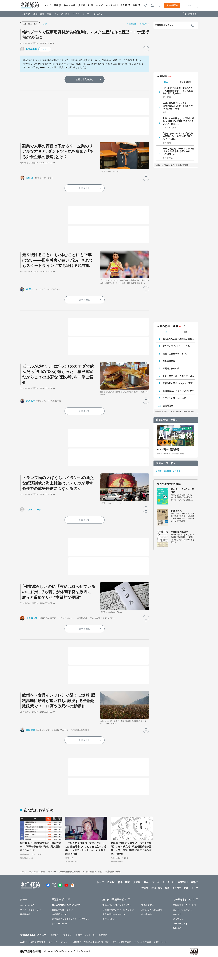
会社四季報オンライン (62, 910)
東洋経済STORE (59, 914)
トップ (47, 5)
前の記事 (132, 24)
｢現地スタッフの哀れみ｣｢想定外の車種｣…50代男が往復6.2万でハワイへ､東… (178, 136)
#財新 (44, 24)
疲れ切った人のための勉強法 (182, 490)
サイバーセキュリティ (30, 910)
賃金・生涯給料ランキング (175, 353)
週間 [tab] (185, 332)
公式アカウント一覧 (85, 935)
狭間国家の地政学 (179, 532)
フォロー (44, 49)
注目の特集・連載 (165, 420)
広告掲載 (103, 935)
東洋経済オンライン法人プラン (117, 905)
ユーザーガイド (180, 923)
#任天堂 (177, 471)
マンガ (99, 5)
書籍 (135, 5)
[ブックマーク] (146, 49)
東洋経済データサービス (113, 914)
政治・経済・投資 (42, 14)
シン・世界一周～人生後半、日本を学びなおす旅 (179, 376)
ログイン (190, 5)
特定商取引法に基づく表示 (96, 942)
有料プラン (178, 914)
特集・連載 (69, 5)
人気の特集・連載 (167, 326)
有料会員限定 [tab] (185, 82)
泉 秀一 (29, 289)
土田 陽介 (30, 730)
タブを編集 (191, 14)
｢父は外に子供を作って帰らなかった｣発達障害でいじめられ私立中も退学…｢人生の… (178, 91)
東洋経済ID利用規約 (121, 942)
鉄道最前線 (168, 405)
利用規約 (177, 928)
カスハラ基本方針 (142, 942)
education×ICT (27, 905)
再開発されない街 (171, 368)
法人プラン (178, 919)
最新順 (57, 5)
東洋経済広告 (147, 905)
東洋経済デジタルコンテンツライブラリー (72, 919)
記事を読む (84, 188)
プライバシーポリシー (59, 942)
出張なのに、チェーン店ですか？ (178, 391)
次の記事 (143, 24)
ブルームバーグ (33, 509)
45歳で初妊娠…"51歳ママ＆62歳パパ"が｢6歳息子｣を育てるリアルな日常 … (178, 151)
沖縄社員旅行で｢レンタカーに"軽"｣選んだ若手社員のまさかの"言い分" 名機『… (178, 106)
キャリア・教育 (62, 14)
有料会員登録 (172, 5)
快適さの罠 (176, 511)
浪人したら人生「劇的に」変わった (179, 339)
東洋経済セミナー (110, 919)
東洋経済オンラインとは (166, 25)
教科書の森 (146, 914)
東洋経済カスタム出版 (151, 910)
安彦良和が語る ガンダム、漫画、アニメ (179, 383)
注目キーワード (164, 463)
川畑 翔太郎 (31, 618)
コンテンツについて (182, 910)
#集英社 (167, 471)
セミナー (110, 5)
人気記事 (162, 76)
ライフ (76, 14)
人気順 (81, 5)
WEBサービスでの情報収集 (33, 942)
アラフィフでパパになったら (176, 346)
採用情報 (67, 935)
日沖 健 (29, 178)
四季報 (123, 5)
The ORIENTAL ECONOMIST (66, 905)
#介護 (158, 471)
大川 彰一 (30, 400)
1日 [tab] (166, 332)
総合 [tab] (166, 82)
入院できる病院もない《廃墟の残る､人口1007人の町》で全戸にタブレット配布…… (178, 121)
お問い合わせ (160, 942)
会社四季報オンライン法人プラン (118, 910)
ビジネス (26, 14)
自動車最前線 (169, 361)
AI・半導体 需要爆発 (168, 449)
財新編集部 (31, 49)
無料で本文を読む (85, 79)
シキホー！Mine (59, 923)
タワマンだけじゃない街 (174, 398)
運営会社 (55, 935)
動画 (90, 5)
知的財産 (77, 942)
